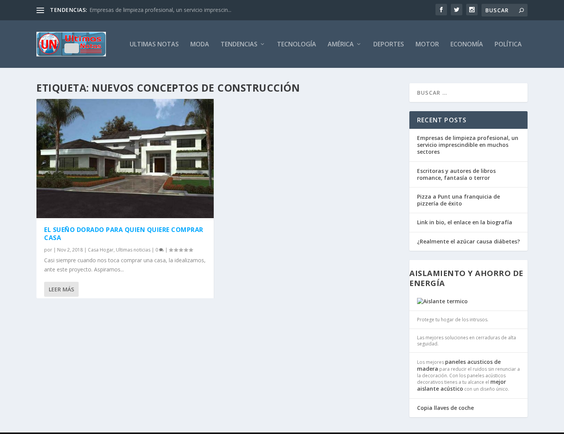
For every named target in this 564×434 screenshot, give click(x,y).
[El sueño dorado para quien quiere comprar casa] (125, 158)
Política (508, 44)
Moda (199, 44)
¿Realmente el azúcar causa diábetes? (468, 241)
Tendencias (239, 44)
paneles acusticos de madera (459, 365)
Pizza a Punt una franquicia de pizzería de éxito (458, 200)
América (341, 44)
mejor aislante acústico (461, 385)
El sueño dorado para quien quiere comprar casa (123, 233)
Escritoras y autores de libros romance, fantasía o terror (456, 174)
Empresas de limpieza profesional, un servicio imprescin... (160, 9)
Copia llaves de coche (445, 407)
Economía (466, 44)
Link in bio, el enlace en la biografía (464, 222)
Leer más (61, 289)
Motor (427, 44)
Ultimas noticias (133, 250)
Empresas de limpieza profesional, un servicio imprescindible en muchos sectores (467, 144)
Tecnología (296, 44)
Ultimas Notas (154, 44)
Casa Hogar (101, 250)
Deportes (388, 44)
